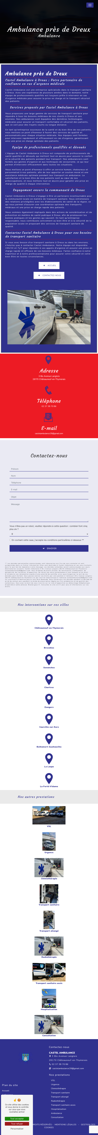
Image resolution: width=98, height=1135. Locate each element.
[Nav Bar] (90, 5)
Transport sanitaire (60, 1092)
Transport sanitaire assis (63, 1105)
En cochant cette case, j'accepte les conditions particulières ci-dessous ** (48, 540)
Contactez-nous (51, 275)
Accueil (52, 265)
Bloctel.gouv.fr (34, 585)
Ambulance (56, 1113)
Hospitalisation (58, 1109)
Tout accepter (17, 1118)
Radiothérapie (58, 1101)
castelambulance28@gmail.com (49, 433)
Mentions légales (65, 1124)
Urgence (55, 1084)
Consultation (57, 1117)
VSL (53, 1080)
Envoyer (51, 548)
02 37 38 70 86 (49, 406)
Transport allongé (60, 1096)
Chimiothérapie (58, 1088)
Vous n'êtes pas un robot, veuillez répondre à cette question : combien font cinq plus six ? (48, 527)
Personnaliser (17, 1128)
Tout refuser (17, 1123)
